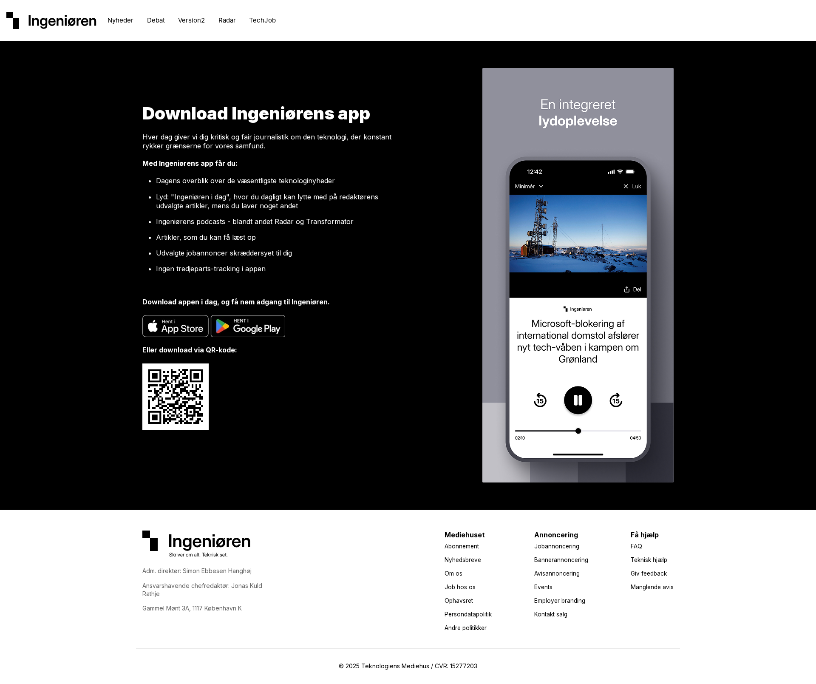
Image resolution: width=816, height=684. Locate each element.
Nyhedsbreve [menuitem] (463, 559)
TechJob (262, 20)
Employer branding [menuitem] (559, 600)
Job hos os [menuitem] (460, 587)
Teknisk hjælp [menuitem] (649, 559)
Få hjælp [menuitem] (645, 535)
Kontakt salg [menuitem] (550, 614)
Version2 (191, 20)
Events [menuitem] (543, 587)
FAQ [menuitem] (636, 546)
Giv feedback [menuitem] (649, 573)
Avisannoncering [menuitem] (557, 573)
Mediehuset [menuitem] (465, 535)
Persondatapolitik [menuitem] (468, 614)
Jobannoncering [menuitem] (556, 546)
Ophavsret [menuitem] (459, 600)
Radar (227, 20)
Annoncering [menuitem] (556, 535)
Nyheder (120, 20)
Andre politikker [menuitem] (466, 627)
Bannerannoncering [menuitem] (561, 559)
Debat (156, 20)
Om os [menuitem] (453, 573)
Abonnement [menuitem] (462, 546)
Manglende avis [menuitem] (652, 587)
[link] (51, 19)
